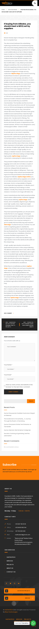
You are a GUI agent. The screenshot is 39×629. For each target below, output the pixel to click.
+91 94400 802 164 (20, 527)
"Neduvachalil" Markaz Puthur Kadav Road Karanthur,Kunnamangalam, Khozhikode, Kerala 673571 (23, 541)
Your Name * (8, 365)
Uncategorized (12, 9)
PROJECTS (10, 565)
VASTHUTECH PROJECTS (23, 591)
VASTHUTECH (11, 557)
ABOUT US (10, 568)
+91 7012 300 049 (20, 531)
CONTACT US (11, 572)
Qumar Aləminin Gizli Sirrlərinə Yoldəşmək (17, 430)
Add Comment (8, 313)
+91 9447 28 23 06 (20, 524)
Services (27, 598)
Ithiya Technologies (11, 612)
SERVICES (10, 561)
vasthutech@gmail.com (22, 535)
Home (3, 9)
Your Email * (8, 375)
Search (31, 401)
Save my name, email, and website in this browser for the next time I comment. (19, 386)
